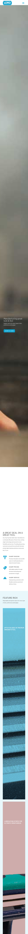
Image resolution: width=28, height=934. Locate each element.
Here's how (9, 331)
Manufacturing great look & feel (13, 319)
